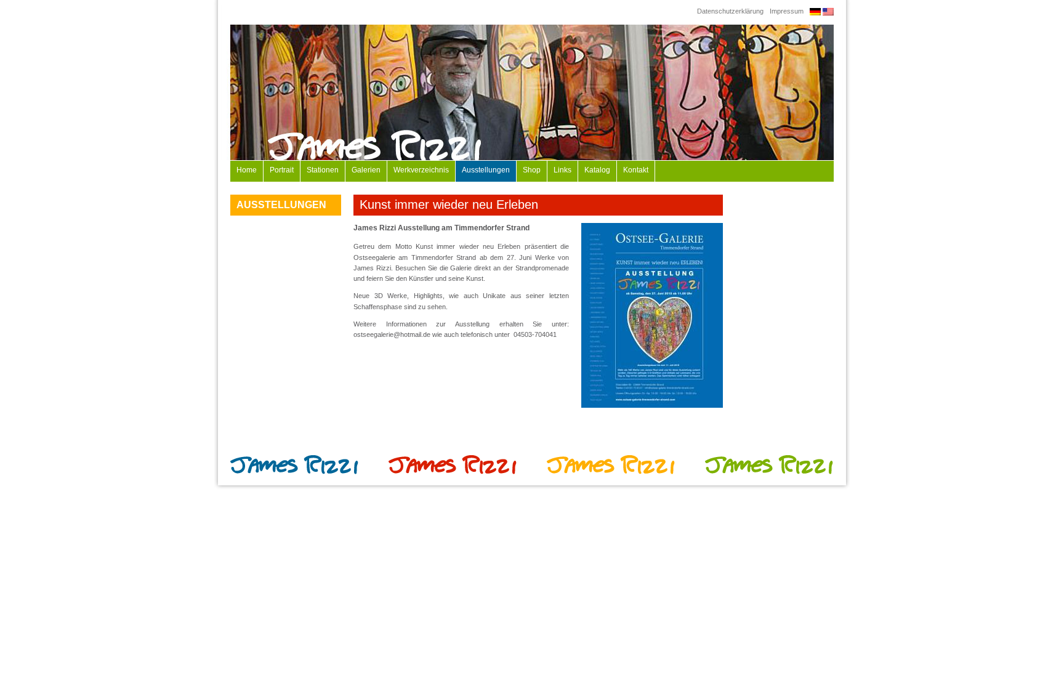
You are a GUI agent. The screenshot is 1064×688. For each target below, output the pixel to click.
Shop (532, 170)
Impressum (787, 11)
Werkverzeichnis (421, 170)
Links (562, 170)
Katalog (597, 170)
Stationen (323, 170)
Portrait (282, 170)
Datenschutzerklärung (730, 11)
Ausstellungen (486, 170)
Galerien (366, 170)
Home (246, 170)
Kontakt (635, 170)
